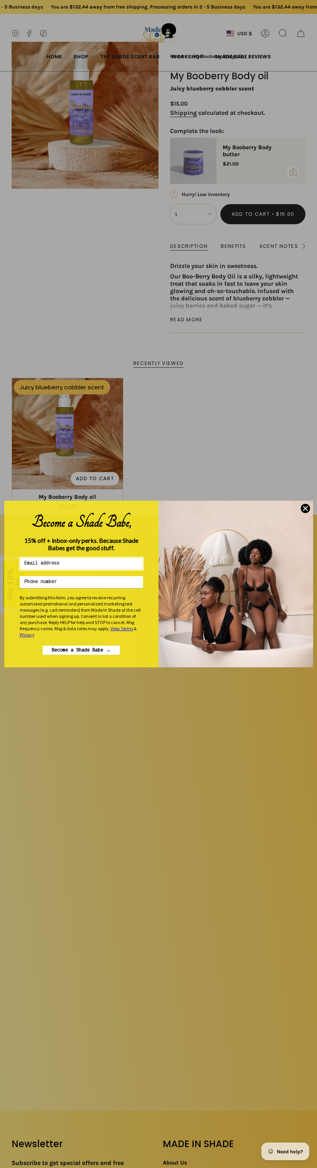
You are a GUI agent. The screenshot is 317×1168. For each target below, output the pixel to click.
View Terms (122, 628)
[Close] (305, 508)
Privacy (27, 635)
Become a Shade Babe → (81, 650)
